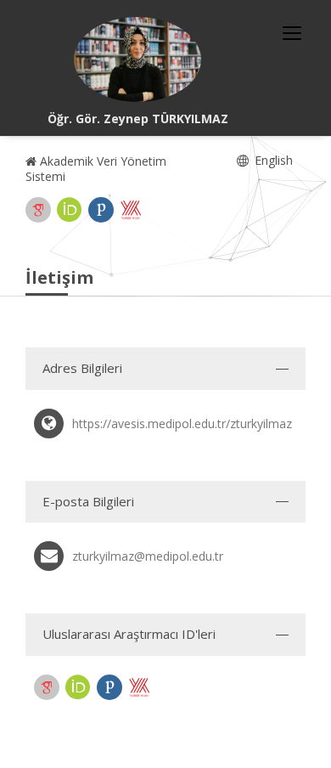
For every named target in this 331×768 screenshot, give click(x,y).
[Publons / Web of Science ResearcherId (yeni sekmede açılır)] (101, 210)
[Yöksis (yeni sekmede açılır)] (130, 210)
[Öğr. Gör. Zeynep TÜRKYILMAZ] (137, 59)
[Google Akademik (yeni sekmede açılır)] (38, 210)
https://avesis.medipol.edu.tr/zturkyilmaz (182, 423)
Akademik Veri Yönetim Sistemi (95, 168)
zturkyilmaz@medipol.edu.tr (147, 556)
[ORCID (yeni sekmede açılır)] (69, 210)
